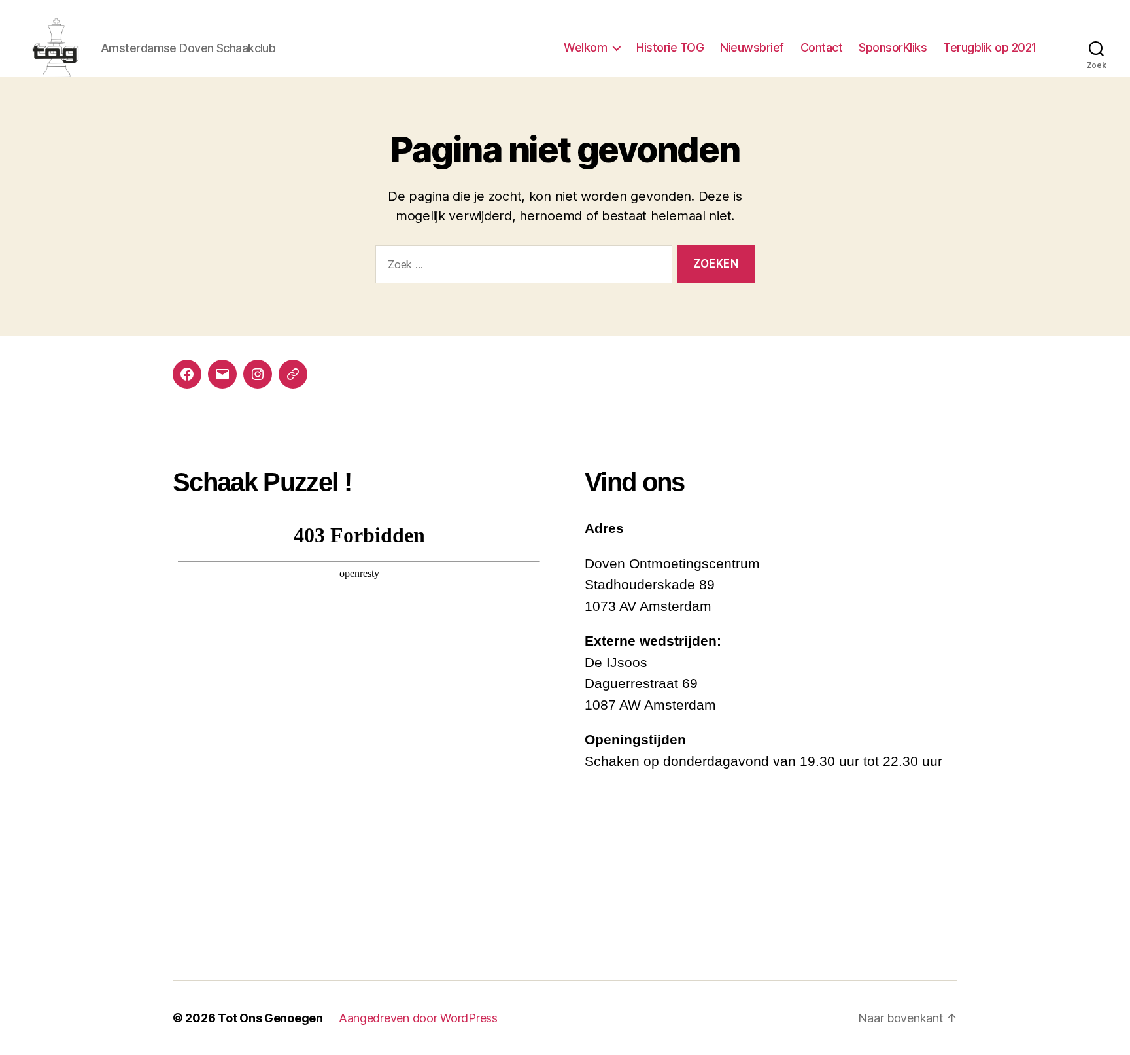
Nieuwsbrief (752, 47)
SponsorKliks (893, 47)
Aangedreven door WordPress (418, 1018)
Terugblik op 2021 (989, 47)
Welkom (585, 47)
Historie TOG (670, 47)
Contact (821, 47)
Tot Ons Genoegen (270, 1018)
